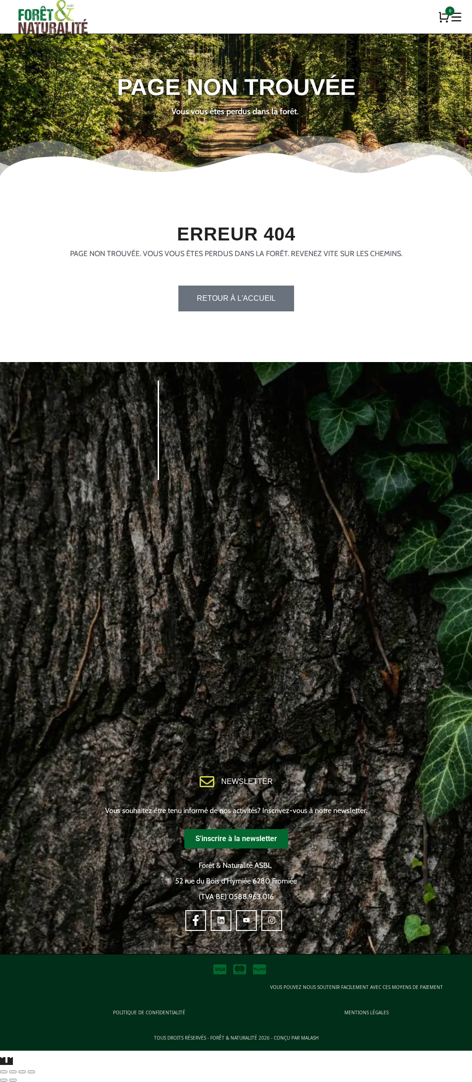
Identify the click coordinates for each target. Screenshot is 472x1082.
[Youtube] (246, 920)
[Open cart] (444, 17)
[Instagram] (271, 920)
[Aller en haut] (6, 1061)
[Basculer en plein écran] (22, 1071)
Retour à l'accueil (236, 298)
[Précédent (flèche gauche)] (3, 1080)
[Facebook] (195, 920)
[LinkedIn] (221, 920)
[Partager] (13, 1071)
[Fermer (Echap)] (3, 1071)
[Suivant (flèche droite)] (13, 1080)
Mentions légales (366, 1012)
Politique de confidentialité (149, 1012)
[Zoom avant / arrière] (31, 1071)
